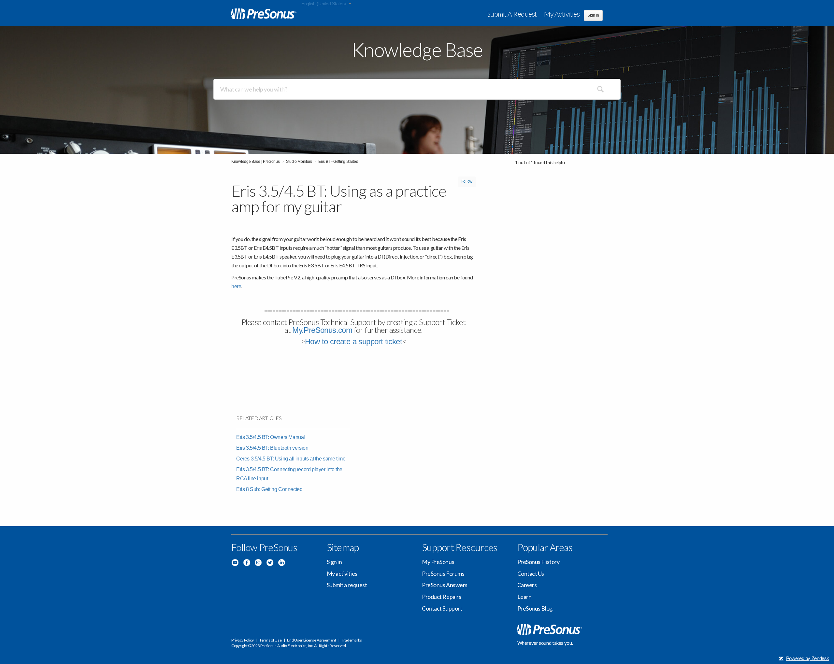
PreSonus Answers (444, 584)
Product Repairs (441, 596)
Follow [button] (466, 181)
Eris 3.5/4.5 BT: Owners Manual (270, 437)
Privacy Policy (242, 640)
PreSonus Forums (443, 573)
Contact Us (530, 573)
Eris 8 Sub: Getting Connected (269, 489)
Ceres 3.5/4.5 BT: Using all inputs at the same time (291, 458)
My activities (562, 14)
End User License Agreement (311, 640)
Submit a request (512, 14)
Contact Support (442, 608)
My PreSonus (438, 561)
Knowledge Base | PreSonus (255, 161)
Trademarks (352, 640)
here (236, 286)
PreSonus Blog (535, 608)
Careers (527, 584)
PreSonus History (538, 561)
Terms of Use (270, 640)
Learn (524, 596)
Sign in (334, 561)
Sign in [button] (593, 15)
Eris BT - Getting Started (338, 161)
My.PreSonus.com (322, 330)
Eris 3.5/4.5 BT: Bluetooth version (272, 448)
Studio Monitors (299, 161)
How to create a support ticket (353, 341)
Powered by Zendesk (807, 658)
